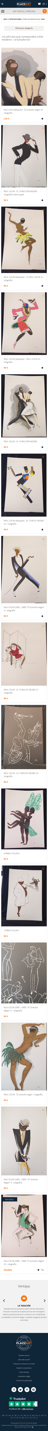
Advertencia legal (24, 1376)
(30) (15, 1415)
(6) (34, 1418)
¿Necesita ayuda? (24, 1359)
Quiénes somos (24, 1355)
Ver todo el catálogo (24, 11)
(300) (3, 1415)
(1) (20, 1418)
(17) (11, 1418)
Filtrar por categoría (24, 28)
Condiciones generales (24, 1380)
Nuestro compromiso (24, 1368)
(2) (30, 1415)
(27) (21, 1415)
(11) (31, 1418)
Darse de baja (24, 1372)
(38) (25, 1415)
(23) (36, 1415)
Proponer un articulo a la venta (24, 1364)
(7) (18, 1415)
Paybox (24, 1427)
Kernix (30, 1427)
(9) (7, 1415)
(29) (9, 1415)
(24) (23, 1418)
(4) (12, 1415)
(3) (15, 1418)
